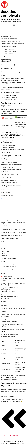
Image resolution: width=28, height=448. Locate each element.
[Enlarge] (25, 200)
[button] (14, 25)
